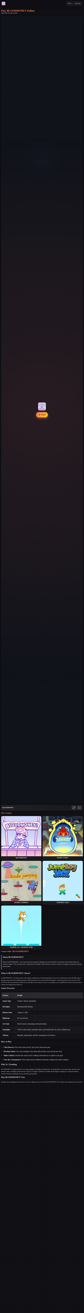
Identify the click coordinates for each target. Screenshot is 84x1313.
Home (69, 3)
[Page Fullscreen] (79, 808)
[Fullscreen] (74, 808)
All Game (77, 3)
